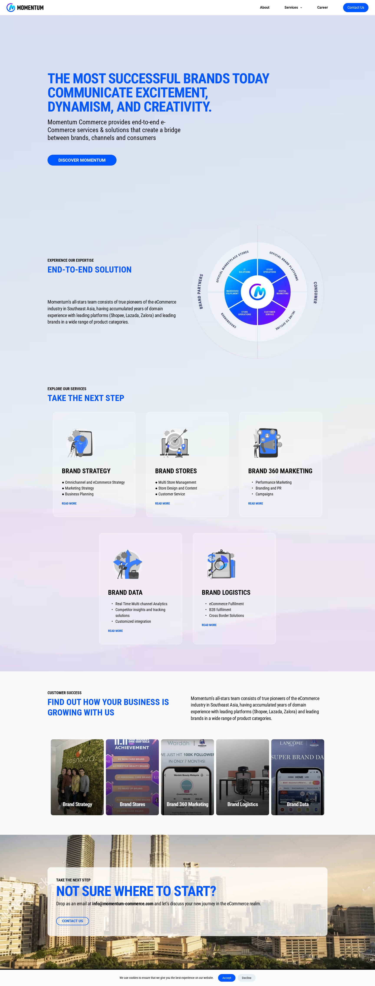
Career (322, 7)
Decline (246, 977)
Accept (226, 977)
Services (291, 7)
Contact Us (355, 7)
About (264, 7)
